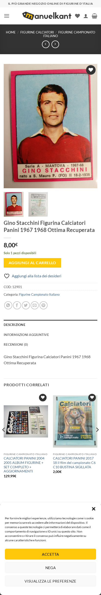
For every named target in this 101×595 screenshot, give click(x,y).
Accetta (50, 554)
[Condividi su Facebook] (17, 305)
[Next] (89, 126)
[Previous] (11, 126)
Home (11, 32)
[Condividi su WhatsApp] (8, 305)
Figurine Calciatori (37, 32)
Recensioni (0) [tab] (16, 344)
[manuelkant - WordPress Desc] (46, 16)
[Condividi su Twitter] (26, 305)
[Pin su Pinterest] (43, 305)
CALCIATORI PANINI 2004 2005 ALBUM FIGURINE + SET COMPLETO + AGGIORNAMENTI (24, 464)
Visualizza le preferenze (50, 581)
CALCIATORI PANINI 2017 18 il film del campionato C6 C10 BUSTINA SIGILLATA (74, 462)
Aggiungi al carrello (32, 263)
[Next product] (46, 44)
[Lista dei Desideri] (77, 15)
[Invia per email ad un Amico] (35, 305)
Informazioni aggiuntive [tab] (26, 335)
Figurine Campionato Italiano (69, 34)
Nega (50, 567)
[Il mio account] (85, 15)
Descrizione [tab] (14, 325)
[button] (93, 508)
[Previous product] (55, 44)
